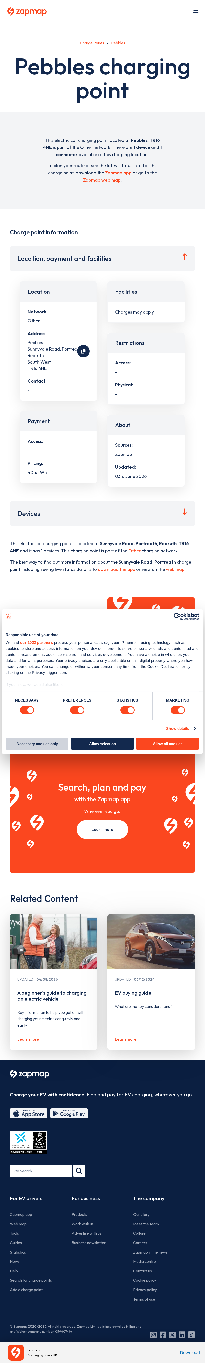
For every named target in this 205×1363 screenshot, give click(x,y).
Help (14, 1270)
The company (148, 1198)
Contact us (142, 1270)
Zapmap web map (102, 180)
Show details (177, 728)
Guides (16, 1242)
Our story (141, 1214)
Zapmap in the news (150, 1252)
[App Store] (29, 1113)
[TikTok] (191, 1335)
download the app (116, 569)
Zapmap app (118, 173)
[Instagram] (153, 1335)
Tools (14, 1233)
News (15, 1261)
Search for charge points (31, 1280)
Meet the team (146, 1223)
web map (175, 569)
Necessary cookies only (37, 744)
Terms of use (144, 1299)
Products (79, 1214)
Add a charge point (26, 1289)
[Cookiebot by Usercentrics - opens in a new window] (177, 616)
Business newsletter (89, 1242)
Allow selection (102, 744)
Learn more (102, 829)
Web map (18, 1223)
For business (86, 1198)
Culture (139, 1233)
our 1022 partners (36, 642)
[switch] (77, 710)
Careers (140, 1242)
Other (134, 551)
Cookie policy (144, 1280)
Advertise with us (87, 1233)
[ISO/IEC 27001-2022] (29, 1142)
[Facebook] (163, 1335)
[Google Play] (69, 1113)
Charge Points (92, 42)
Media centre (144, 1261)
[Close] (4, 1352)
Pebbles (118, 42)
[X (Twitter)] (172, 1335)
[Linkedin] (182, 1335)
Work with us (83, 1223)
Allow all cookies (167, 744)
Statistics (18, 1252)
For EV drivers (26, 1198)
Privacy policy (145, 1289)
